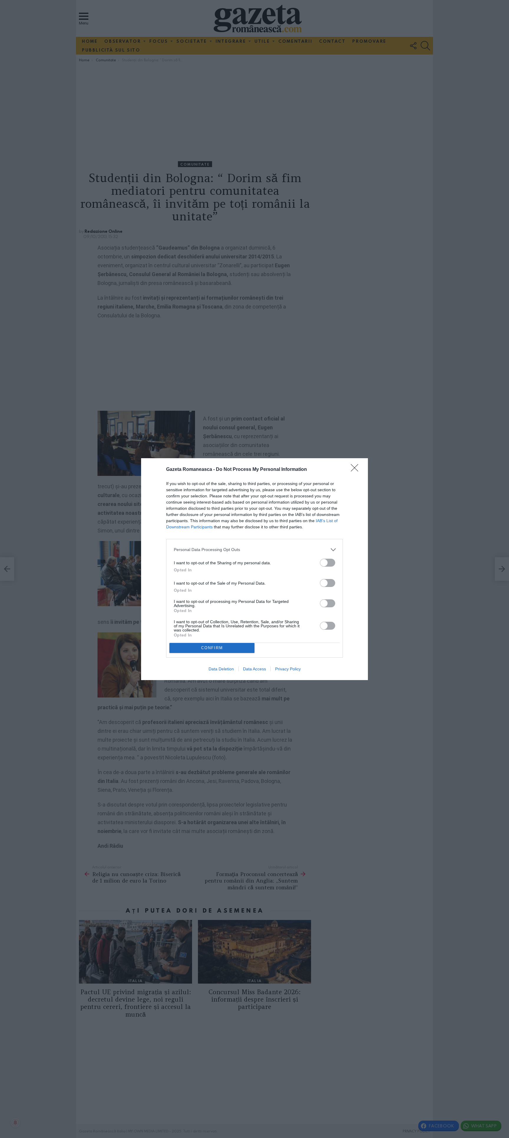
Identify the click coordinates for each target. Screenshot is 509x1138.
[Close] (356, 469)
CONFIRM (212, 648)
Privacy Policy (288, 669)
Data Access (254, 669)
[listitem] (254, 550)
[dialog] (254, 569)
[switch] (327, 563)
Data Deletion (221, 669)
